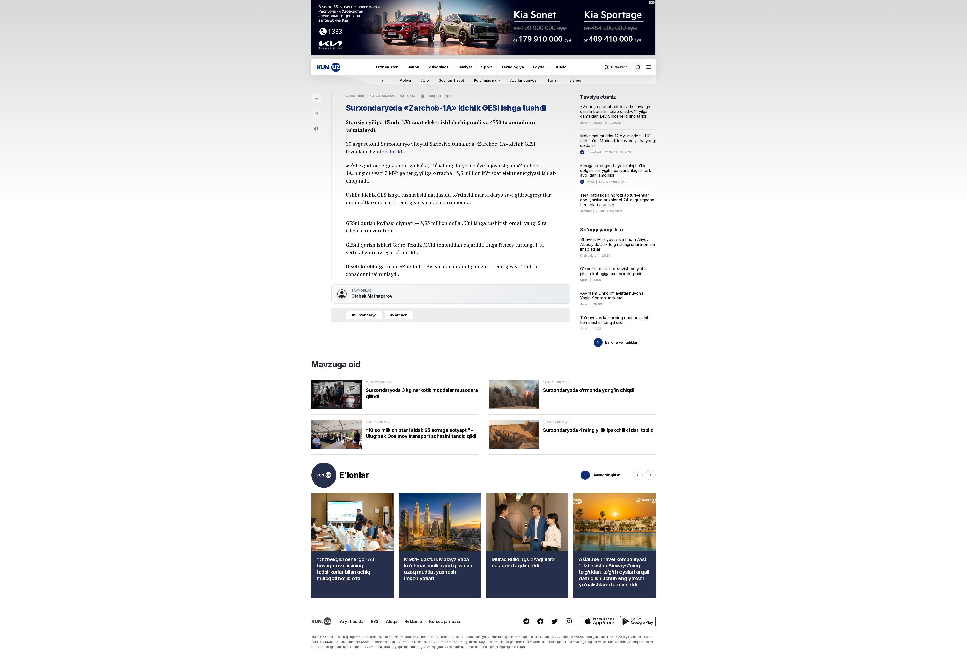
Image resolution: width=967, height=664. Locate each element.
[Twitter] (554, 621)
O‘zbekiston (387, 67)
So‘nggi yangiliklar (601, 230)
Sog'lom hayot (451, 80)
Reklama (413, 621)
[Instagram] (569, 621)
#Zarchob (398, 315)
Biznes (575, 80)
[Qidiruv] (638, 67)
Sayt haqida (351, 621)
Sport (486, 67)
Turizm (553, 80)
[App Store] (599, 621)
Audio (561, 67)
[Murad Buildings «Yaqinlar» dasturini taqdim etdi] (527, 545)
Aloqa (392, 621)
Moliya (405, 80)
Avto (425, 80)
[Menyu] (649, 67)
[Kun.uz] (328, 67)
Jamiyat (464, 67)
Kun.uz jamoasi (444, 621)
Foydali (539, 67)
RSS (375, 621)
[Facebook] (316, 129)
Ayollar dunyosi (523, 80)
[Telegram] (316, 113)
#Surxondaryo (364, 315)
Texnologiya (512, 67)
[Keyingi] (651, 475)
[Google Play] (638, 621)
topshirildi (391, 151)
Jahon (413, 67)
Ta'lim (384, 80)
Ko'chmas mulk (487, 80)
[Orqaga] (316, 98)
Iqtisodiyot (438, 67)
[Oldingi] (638, 475)
